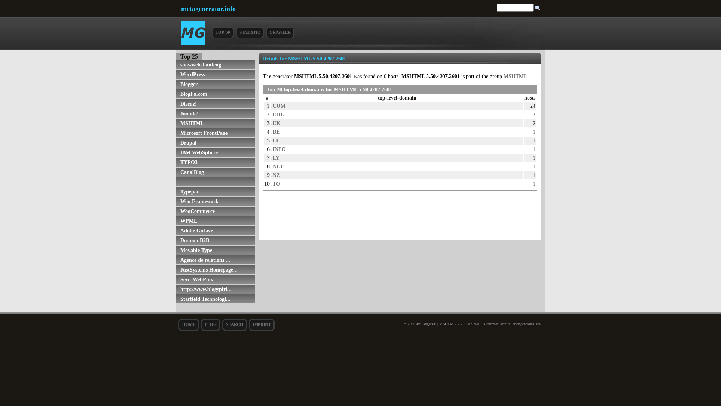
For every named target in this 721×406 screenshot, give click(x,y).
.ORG (278, 115)
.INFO (278, 149)
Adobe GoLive (196, 231)
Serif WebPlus (196, 279)
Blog (211, 324)
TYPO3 (189, 162)
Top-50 (223, 32)
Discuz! (188, 104)
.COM (278, 106)
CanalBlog (192, 172)
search (234, 324)
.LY (275, 158)
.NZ (275, 175)
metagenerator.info (208, 8)
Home (188, 324)
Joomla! (189, 113)
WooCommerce (197, 211)
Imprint (262, 324)
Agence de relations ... (205, 260)
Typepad (190, 192)
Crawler (280, 32)
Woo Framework (199, 201)
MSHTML (192, 123)
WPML (188, 221)
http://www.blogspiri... (206, 289)
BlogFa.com (193, 94)
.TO (275, 184)
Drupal (188, 143)
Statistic (250, 32)
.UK (276, 123)
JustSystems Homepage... (209, 270)
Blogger (189, 84)
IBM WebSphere (199, 152)
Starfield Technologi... (205, 299)
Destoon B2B (194, 240)
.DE (275, 132)
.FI (274, 140)
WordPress (192, 74)
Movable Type (196, 250)
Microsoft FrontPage (204, 133)
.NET (277, 166)
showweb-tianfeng (200, 65)
